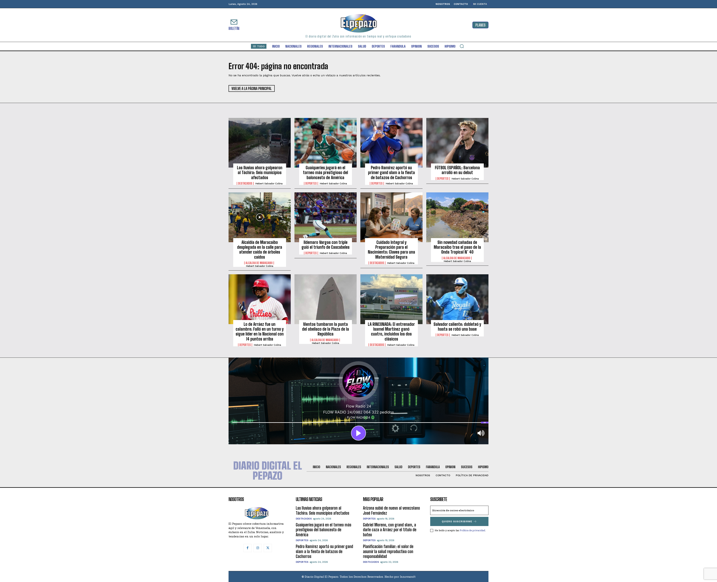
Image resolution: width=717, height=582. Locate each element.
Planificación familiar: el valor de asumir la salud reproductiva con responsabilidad (388, 551)
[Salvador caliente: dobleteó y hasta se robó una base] (457, 299)
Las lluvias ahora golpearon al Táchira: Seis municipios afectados (259, 172)
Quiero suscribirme (457, 521)
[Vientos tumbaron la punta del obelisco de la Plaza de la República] (325, 299)
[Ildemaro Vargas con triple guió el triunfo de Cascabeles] (325, 217)
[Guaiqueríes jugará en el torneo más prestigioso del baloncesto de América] (325, 143)
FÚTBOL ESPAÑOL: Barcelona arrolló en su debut (457, 170)
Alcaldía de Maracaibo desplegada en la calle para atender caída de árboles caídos (259, 250)
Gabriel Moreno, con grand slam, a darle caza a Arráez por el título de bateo (389, 529)
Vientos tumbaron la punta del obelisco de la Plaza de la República (325, 329)
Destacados (245, 183)
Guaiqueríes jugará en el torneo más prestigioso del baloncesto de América (325, 172)
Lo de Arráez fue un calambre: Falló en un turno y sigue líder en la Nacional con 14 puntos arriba (260, 331)
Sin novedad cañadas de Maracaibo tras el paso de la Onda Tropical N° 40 (457, 247)
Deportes (311, 183)
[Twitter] (268, 548)
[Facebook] (247, 548)
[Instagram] (258, 548)
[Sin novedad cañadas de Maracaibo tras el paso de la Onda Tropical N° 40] (457, 217)
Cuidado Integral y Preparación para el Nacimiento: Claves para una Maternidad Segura (391, 250)
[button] (461, 46)
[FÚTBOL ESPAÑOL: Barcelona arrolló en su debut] (457, 143)
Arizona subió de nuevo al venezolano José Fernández (391, 510)
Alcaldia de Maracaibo (259, 262)
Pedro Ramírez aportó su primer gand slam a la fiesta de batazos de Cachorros (391, 172)
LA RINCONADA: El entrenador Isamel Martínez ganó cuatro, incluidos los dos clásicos (391, 331)
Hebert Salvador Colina (269, 183)
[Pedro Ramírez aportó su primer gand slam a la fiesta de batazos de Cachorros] (391, 143)
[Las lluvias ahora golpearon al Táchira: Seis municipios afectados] (260, 143)
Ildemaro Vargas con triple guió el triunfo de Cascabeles (326, 245)
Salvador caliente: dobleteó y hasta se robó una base (457, 327)
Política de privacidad (472, 530)
